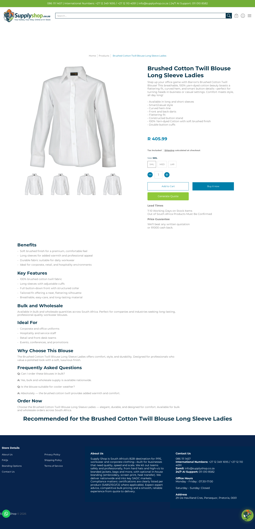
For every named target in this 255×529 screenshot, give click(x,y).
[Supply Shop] (27, 15)
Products (104, 55)
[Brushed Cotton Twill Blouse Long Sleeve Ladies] (34, 184)
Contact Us (8, 471)
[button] (236, 15)
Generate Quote (168, 196)
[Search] (229, 15)
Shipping (169, 150)
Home (92, 55)
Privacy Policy (52, 454)
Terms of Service (53, 465)
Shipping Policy (53, 460)
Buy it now (213, 186)
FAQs (5, 460)
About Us (7, 454)
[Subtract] (150, 174)
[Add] (167, 174)
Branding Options (12, 465)
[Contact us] (6, 514)
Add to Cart (168, 186)
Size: (152, 158)
